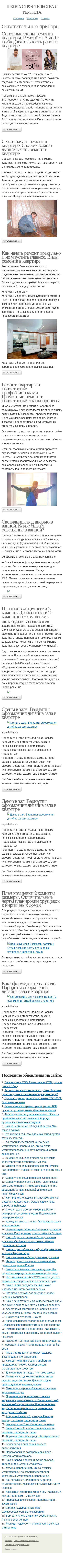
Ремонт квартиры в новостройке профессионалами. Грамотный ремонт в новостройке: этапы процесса (31, 392)
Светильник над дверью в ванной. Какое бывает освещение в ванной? (27, 525)
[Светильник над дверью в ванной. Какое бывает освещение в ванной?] (32, 591)
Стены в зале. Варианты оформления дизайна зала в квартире (29, 712)
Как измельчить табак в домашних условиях (32, 1257)
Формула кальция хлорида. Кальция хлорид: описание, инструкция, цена (31, 1438)
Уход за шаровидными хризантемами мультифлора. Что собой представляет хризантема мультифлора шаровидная (27, 1472)
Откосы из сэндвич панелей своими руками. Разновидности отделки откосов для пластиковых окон (32, 1170)
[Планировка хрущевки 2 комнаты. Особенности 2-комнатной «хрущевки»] (32, 692)
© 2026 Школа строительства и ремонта (21, 1536)
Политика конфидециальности (17, 1544)
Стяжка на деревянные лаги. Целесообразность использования (23, 1509)
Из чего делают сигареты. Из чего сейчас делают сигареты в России (29, 1263)
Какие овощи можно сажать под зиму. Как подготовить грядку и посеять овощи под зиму (30, 1271)
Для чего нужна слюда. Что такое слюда (30, 1372)
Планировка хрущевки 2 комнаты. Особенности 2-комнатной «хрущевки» (27, 612)
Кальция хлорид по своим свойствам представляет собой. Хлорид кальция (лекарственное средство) (26, 1364)
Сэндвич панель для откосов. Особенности (32, 1178)
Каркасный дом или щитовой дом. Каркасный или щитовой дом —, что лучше (31, 1494)
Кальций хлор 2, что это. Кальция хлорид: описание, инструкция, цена (29, 1430)
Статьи (45, 18)
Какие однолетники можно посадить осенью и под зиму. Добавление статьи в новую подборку (31, 1303)
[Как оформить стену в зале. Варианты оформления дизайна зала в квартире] (32, 999)
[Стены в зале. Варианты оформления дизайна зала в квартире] (32, 725)
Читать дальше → (11, 129)
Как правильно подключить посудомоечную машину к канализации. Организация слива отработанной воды (30, 1201)
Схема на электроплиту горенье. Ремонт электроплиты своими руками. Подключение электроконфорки (29, 1213)
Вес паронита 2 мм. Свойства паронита (30, 1424)
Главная (18, 18)
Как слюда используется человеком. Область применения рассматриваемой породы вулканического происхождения (30, 1118)
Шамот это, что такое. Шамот (23, 1317)
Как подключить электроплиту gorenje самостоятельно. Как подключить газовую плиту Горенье (31, 1484)
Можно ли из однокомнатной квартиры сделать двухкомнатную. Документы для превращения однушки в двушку (27, 1380)
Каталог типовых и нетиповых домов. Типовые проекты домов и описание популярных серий (31, 1092)
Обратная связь (11, 1549)
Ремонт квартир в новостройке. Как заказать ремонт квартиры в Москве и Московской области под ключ (32, 1333)
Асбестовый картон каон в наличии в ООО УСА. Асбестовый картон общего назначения (30, 1311)
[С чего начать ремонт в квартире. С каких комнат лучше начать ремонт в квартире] (32, 218)
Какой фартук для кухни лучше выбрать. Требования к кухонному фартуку (28, 1462)
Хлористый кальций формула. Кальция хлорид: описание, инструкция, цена (27, 1418)
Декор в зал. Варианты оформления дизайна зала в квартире (29, 804)
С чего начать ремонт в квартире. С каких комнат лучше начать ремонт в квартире (27, 147)
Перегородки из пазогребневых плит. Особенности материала (26, 1454)
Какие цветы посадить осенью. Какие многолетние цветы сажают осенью (26, 1287)
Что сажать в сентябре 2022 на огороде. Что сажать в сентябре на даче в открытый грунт (31, 1279)
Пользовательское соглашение (26, 1540)
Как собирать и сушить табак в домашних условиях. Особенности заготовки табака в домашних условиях (29, 1241)
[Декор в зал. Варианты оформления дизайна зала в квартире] (32, 816)
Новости (32, 18)
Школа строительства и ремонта (32, 9)
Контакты (8, 1540)
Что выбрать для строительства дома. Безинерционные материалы (27, 1354)
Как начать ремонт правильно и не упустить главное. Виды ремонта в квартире (31, 256)
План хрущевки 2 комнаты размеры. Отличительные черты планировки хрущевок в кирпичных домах (31, 898)
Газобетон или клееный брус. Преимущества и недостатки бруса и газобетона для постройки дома (31, 1344)
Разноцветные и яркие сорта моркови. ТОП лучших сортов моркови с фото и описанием (29, 1108)
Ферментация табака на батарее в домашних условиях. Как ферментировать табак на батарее (32, 1231)
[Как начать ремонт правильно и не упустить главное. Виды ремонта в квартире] (32, 339)
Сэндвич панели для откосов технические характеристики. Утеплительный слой (28, 1160)
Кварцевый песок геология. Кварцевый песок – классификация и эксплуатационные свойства (31, 1323)
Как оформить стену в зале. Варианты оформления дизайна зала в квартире (29, 987)
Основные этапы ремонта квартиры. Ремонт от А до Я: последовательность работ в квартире (30, 39)
